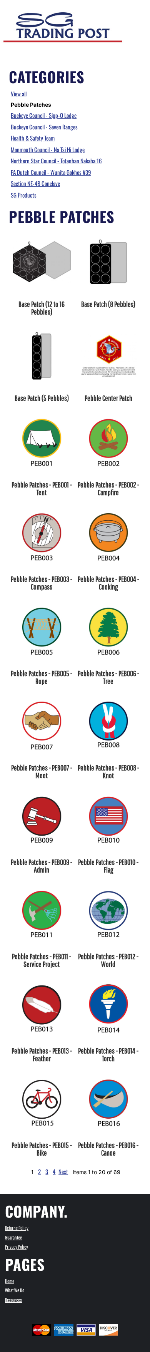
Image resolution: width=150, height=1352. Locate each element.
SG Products (24, 195)
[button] (129, 8)
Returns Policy (16, 1228)
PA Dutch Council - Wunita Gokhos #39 (51, 172)
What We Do (14, 1290)
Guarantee (13, 1238)
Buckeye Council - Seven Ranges (44, 126)
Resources (13, 1300)
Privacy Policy (16, 1247)
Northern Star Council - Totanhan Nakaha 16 (56, 160)
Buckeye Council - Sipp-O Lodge (44, 115)
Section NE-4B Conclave (35, 183)
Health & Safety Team (33, 138)
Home (9, 1281)
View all (19, 93)
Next (63, 1171)
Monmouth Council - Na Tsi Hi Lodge (48, 149)
